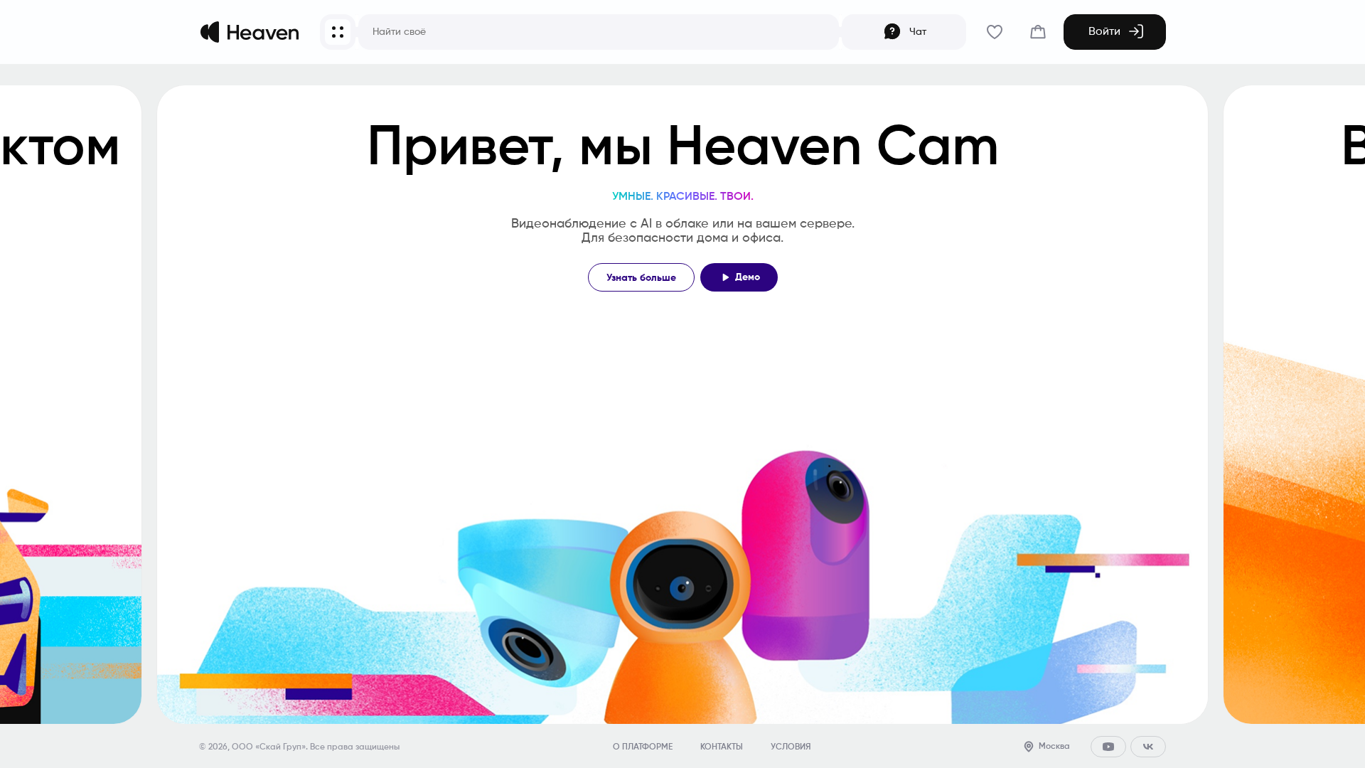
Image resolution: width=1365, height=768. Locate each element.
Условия (790, 747)
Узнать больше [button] (641, 278)
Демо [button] (747, 277)
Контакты (721, 747)
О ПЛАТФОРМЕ (643, 747)
